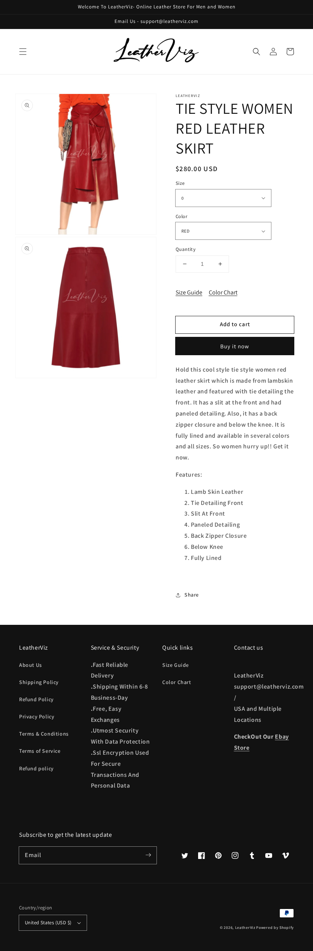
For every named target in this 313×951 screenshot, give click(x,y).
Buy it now (234, 346)
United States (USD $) (48, 922)
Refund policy (36, 768)
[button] (23, 51)
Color (181, 216)
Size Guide (189, 292)
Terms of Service (40, 750)
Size (180, 183)
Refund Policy (36, 699)
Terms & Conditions (44, 733)
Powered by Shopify (275, 927)
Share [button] (191, 594)
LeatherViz (245, 927)
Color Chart (223, 292)
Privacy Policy (36, 716)
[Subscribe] (148, 855)
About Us (30, 664)
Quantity (185, 249)
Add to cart (235, 324)
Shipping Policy (39, 682)
